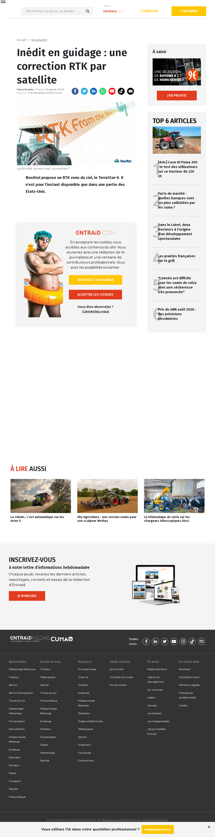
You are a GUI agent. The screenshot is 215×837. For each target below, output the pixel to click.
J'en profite (176, 95)
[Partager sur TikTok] (121, 91)
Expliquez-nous (158, 829)
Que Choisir (117, 669)
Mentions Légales (189, 684)
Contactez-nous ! (189, 677)
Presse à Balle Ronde (90, 721)
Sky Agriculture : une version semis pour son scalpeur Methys (106, 519)
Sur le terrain (155, 689)
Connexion (149, 11)
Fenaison (14, 765)
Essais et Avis (50, 662)
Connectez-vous (95, 311)
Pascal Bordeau (25, 89)
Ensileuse (14, 749)
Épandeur (15, 757)
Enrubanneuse (87, 669)
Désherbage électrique (22, 669)
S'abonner (189, 11)
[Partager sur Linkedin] (93, 91)
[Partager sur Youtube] (112, 91)
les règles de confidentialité (118, 819)
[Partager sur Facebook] (75, 91)
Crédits (183, 705)
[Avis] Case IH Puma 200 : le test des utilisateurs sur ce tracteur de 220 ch (178, 169)
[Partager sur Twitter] (84, 91)
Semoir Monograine (21, 692)
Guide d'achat (120, 662)
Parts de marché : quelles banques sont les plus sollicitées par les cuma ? (176, 200)
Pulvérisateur (17, 721)
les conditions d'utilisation (152, 819)
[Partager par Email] (130, 91)
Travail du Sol (17, 700)
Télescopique (47, 677)
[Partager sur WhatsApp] (102, 91)
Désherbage (47, 752)
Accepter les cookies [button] (95, 294)
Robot (12, 773)
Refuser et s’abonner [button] (95, 280)
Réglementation (157, 669)
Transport (15, 781)
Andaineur (84, 744)
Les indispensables (158, 721)
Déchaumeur (86, 760)
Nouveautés (39, 40)
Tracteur (14, 677)
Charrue (83, 677)
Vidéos (151, 697)
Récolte (13, 788)
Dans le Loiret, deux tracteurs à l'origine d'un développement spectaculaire (175, 232)
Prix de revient (118, 684)
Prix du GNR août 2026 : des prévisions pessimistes (177, 314)
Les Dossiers (154, 713)
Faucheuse (84, 752)
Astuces (152, 705)
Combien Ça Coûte (121, 677)
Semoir (13, 684)
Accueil (21, 40)
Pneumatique (17, 796)
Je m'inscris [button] (27, 596)
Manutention (17, 729)
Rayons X (85, 662)
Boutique (184, 669)
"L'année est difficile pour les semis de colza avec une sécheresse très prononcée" (177, 285)
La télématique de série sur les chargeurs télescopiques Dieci (167, 519)
